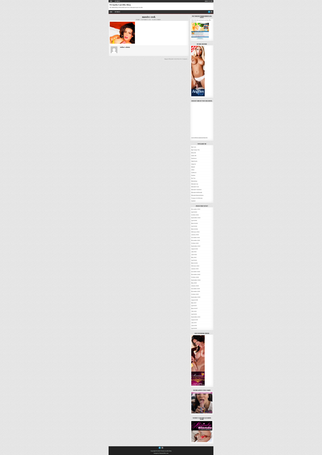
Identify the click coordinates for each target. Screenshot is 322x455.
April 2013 (194, 328)
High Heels (194, 161)
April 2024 (194, 220)
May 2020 (194, 283)
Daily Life (193, 155)
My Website (117, 1)
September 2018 (195, 297)
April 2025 (194, 212)
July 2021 (193, 251)
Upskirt (193, 201)
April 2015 (194, 314)
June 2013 (194, 325)
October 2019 (195, 294)
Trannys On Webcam (196, 198)
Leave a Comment (157, 19)
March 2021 (194, 263)
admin (138, 19)
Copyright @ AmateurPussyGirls (200, 137)
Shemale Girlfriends (196, 192)
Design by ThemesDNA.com (161, 453)
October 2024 (195, 214)
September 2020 (195, 280)
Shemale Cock (195, 186)
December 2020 (195, 271)
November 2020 (195, 274)
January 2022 (195, 234)
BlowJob (193, 152)
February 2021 (195, 266)
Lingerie (193, 164)
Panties (193, 175)
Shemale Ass (194, 184)
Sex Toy (193, 178)
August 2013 (194, 319)
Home (111, 1)
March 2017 (194, 308)
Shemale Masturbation (197, 195)
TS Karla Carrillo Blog (120, 4)
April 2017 (194, 305)
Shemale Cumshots (196, 189)
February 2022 (195, 232)
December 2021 (195, 237)
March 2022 (194, 229)
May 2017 (193, 302)
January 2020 (195, 285)
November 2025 (195, 209)
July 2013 (193, 322)
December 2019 (195, 288)
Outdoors (193, 172)
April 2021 (194, 260)
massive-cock (148, 16)
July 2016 (193, 311)
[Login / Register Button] (209, 12)
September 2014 (195, 317)
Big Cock (193, 147)
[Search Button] (211, 12)
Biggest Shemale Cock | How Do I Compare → (176, 59)
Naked (193, 167)
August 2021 (194, 248)
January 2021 (195, 268)
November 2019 (195, 291)
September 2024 (195, 217)
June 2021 (194, 254)
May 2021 (193, 257)
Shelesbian (194, 181)
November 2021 (195, 240)
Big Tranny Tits (195, 150)
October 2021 (195, 243)
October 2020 (195, 277)
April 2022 (194, 226)
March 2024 (194, 223)
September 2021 (195, 246)
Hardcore (194, 158)
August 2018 (194, 300)
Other (192, 169)
